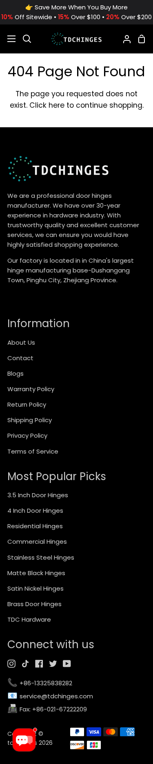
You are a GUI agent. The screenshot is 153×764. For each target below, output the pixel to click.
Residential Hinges (35, 526)
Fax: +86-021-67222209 (47, 709)
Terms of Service (32, 451)
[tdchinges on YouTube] (67, 664)
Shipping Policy (29, 420)
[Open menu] (8, 38)
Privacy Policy (27, 435)
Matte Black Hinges (36, 573)
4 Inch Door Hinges (35, 510)
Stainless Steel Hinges (40, 557)
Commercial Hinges (37, 541)
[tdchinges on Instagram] (11, 664)
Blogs (15, 373)
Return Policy (26, 404)
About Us (21, 342)
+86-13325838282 (39, 683)
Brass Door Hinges (34, 604)
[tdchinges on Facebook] (39, 664)
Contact (20, 358)
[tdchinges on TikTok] (25, 664)
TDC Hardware (29, 619)
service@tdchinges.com (50, 696)
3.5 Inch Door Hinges (37, 495)
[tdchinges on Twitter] (53, 664)
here (56, 105)
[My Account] (123, 38)
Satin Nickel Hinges (35, 588)
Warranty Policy (30, 389)
